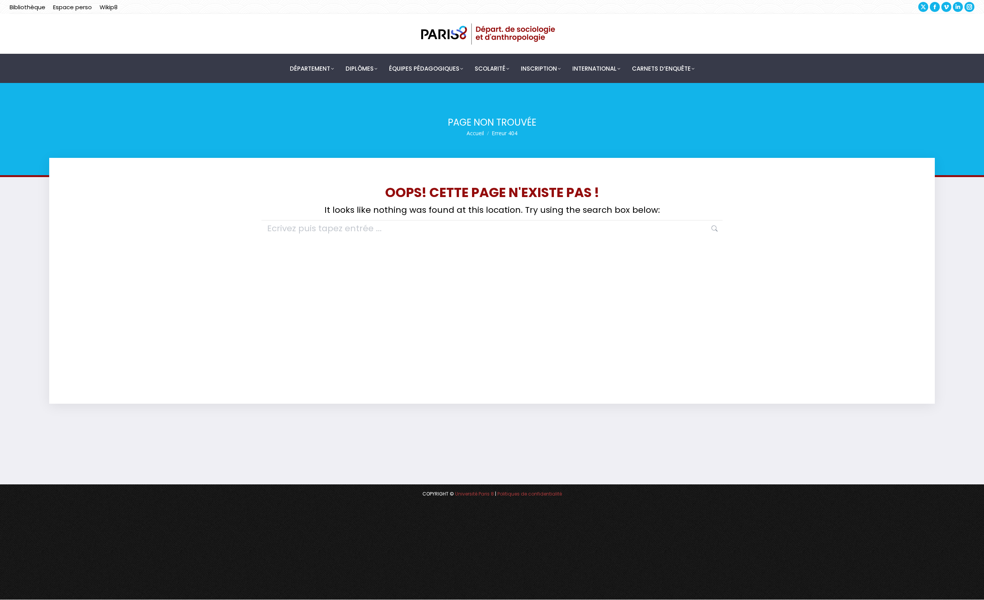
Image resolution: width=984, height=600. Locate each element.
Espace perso (72, 7)
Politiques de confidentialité (529, 494)
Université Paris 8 (474, 494)
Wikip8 (109, 7)
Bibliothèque (27, 7)
